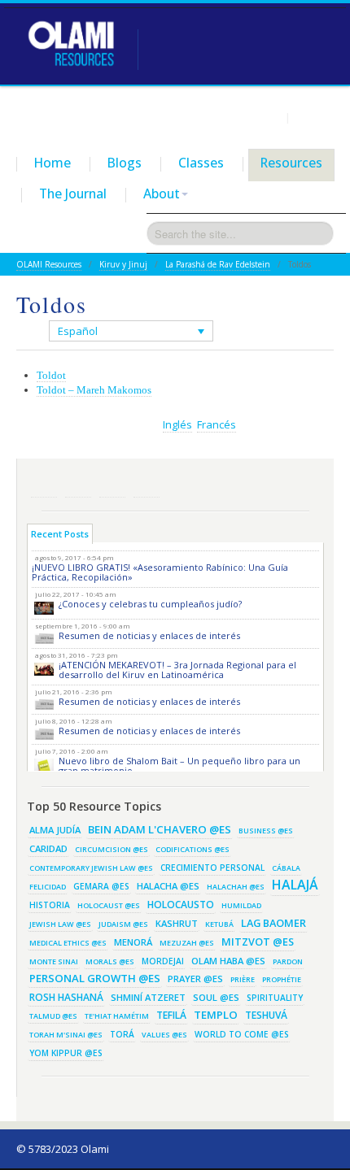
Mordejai (163, 961)
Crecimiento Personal (212, 867)
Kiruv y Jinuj (123, 264)
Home (52, 163)
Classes (201, 163)
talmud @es (53, 1016)
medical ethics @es (68, 942)
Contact (314, 117)
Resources (291, 163)
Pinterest (112, 484)
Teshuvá (266, 1015)
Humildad (241, 905)
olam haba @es (228, 961)
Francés (216, 424)
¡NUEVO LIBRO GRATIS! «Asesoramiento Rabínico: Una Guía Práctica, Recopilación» (160, 572)
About (161, 193)
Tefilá (171, 1015)
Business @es (265, 830)
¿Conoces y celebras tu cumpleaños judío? (150, 604)
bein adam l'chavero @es (159, 829)
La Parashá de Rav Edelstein (217, 264)
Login (267, 117)
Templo (216, 1014)
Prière (242, 979)
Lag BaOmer (273, 923)
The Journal (73, 193)
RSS (44, 484)
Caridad (48, 848)
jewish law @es (60, 924)
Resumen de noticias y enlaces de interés (149, 635)
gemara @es (101, 886)
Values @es (164, 1034)
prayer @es (195, 978)
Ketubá (219, 924)
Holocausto (180, 904)
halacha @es (168, 886)
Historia (49, 905)
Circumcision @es (111, 849)
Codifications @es (192, 849)
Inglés (177, 424)
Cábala (286, 868)
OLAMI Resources (48, 264)
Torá (122, 1034)
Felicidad (47, 886)
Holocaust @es (108, 905)
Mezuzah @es (187, 942)
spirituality (275, 997)
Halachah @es (236, 886)
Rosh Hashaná (66, 997)
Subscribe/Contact (146, 484)
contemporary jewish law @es (91, 868)
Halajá (295, 885)
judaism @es (123, 924)
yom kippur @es (66, 1053)
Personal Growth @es (94, 978)
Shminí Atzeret (148, 997)
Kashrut (176, 923)
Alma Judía (55, 830)
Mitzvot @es (257, 941)
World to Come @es (242, 1034)
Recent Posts (60, 534)
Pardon (288, 961)
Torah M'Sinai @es (66, 1034)
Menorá (133, 942)
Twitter (78, 484)
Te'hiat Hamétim (117, 1016)
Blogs (124, 163)
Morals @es (109, 961)
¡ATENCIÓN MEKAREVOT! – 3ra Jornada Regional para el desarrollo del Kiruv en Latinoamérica (177, 670)
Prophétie (281, 979)
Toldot (51, 375)
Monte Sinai (53, 961)
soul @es (216, 997)
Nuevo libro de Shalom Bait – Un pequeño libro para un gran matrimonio (179, 765)
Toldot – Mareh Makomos (94, 390)
